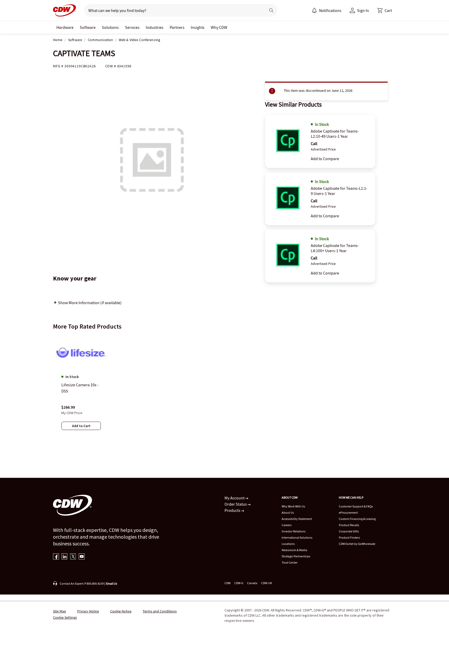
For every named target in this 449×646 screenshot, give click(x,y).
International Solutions (297, 537)
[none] (65, 27)
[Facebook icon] (56, 557)
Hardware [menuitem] (65, 27)
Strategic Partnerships (296, 556)
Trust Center (290, 562)
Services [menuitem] (132, 27)
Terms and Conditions (160, 611)
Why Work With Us (293, 506)
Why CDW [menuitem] (219, 27)
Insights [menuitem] (197, 27)
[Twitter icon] (73, 557)
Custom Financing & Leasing (357, 519)
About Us (288, 512)
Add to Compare (325, 158)
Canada (252, 583)
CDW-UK (266, 583)
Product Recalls (349, 525)
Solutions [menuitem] (110, 27)
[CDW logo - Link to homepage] (64, 10)
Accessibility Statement (297, 519)
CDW (227, 583)
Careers (287, 525)
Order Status (236, 504)
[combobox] (173, 10)
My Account (234, 497)
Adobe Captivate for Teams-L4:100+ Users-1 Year (335, 248)
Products (232, 510)
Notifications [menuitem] (330, 10)
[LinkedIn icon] (65, 557)
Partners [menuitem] (177, 27)
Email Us (111, 583)
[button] (384, 10)
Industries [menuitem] (154, 27)
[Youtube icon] (82, 557)
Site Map (59, 611)
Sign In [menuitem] (363, 10)
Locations (288, 544)
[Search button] (271, 10)
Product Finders (349, 537)
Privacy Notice (88, 611)
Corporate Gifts (349, 531)
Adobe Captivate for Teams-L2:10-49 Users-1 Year (335, 133)
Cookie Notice (120, 611)
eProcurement (348, 512)
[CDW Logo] (64, 10)
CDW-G (238, 583)
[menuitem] (314, 10)
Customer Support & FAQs (356, 506)
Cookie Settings (65, 617)
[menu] (327, 10)
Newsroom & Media (294, 550)
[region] (224, 388)
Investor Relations (294, 531)
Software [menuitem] (88, 27)
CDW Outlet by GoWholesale (357, 544)
